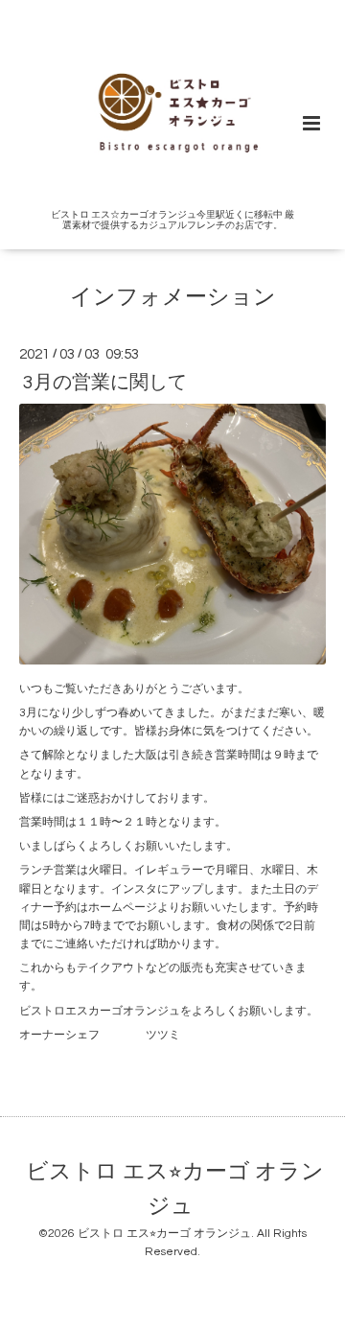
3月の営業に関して (105, 381)
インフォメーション (173, 298)
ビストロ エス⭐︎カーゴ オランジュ (175, 1189)
